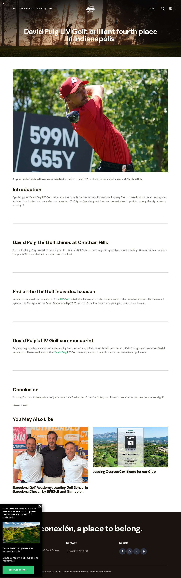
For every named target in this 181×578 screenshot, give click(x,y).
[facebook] (122, 551)
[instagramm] (129, 551)
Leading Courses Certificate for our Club (124, 472)
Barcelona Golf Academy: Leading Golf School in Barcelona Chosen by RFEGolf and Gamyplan (50, 490)
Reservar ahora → (18, 569)
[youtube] (143, 551)
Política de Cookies (100, 571)
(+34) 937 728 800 (77, 551)
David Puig (60, 352)
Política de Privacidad (76, 571)
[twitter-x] (136, 551)
